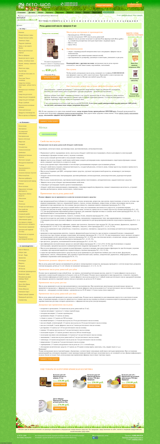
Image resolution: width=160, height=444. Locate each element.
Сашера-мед (23, 300)
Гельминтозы (23, 147)
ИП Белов (22, 269)
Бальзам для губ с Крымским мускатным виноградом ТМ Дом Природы (130, 377)
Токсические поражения (26, 227)
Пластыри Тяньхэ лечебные (24, 79)
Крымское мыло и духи (26, 58)
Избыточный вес (24, 175)
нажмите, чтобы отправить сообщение (134, 5)
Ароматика (22, 258)
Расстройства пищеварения (23, 210)
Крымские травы (24, 274)
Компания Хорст (24, 292)
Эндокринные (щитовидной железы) (26, 238)
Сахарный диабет (24, 214)
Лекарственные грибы (26, 38)
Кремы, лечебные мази (26, 61)
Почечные (22, 204)
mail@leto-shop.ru (126, 15)
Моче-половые (23, 186)
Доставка (32, 12)
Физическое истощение (26, 234)
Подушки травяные (25, 43)
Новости (70, 12)
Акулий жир (22, 71)
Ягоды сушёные (24, 102)
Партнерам (60, 12)
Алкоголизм (22, 126)
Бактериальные (24, 136)
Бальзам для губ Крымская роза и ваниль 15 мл (59, 376)
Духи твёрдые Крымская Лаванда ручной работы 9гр (60, 400)
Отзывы (87, 12)
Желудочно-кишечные (26, 163)
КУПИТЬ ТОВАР (50, 78)
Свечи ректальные (25, 110)
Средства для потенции (31, 15)
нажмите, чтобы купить (49, 121)
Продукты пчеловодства (27, 113)
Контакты (49, 12)
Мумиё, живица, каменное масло (27, 64)
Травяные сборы (24, 40)
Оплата (40, 12)
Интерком (22, 266)
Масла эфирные (24, 55)
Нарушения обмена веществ (25, 195)
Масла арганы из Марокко (27, 115)
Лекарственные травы (26, 35)
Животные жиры (24, 68)
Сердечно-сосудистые (26, 217)
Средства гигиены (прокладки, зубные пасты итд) (27, 85)
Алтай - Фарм (23, 255)
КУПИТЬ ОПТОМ (108, 12)
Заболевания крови (25, 219)
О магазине (21, 12)
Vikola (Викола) (24, 289)
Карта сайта (97, 12)
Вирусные (22, 142)
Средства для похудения (27, 97)
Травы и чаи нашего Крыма (25, 47)
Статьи (78, 12)
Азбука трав (23, 252)
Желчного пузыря (24, 160)
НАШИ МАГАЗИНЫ (104, 5)
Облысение (22, 198)
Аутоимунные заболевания (23, 132)
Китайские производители (27, 271)
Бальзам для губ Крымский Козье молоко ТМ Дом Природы (93, 377)
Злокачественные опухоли (27, 173)
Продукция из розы (49, 134)
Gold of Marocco (24, 250)
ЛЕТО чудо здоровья (23, 3)
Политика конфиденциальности (132, 437)
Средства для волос (25, 94)
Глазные (21, 165)
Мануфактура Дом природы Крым (25, 278)
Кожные (21, 184)
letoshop (139, 15)
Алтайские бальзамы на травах (27, 75)
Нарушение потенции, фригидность (26, 190)
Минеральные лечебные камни (27, 91)
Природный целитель (26, 297)
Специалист (22, 281)
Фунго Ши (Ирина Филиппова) (24, 285)
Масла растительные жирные (26, 52)
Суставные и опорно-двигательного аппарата (27, 223)
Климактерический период (27, 181)
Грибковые (22, 152)
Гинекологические (24, 150)
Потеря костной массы (26, 207)
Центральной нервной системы (26, 231)
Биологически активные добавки (26, 106)
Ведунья (21, 263)
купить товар (60, 384)
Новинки (21, 32)
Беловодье (22, 260)
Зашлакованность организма (24, 169)
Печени (21, 201)
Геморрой (22, 144)
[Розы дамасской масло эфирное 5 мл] (53, 48)
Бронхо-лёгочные (24, 139)
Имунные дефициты (25, 178)
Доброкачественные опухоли (25, 156)
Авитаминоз (22, 129)
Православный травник (26, 294)
